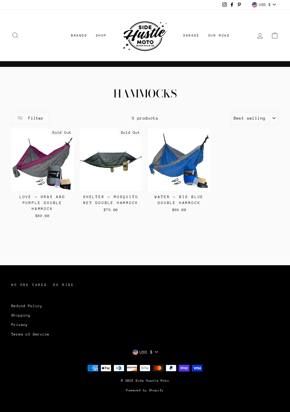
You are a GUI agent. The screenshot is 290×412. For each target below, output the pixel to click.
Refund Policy (26, 306)
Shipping (20, 315)
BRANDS (79, 35)
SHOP (101, 35)
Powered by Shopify (145, 390)
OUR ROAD (219, 35)
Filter (35, 118)
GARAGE (191, 35)
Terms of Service (30, 334)
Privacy (19, 324)
